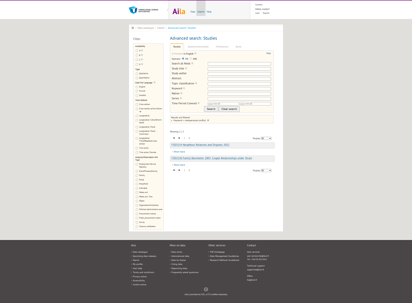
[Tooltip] (142, 51)
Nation (176, 93)
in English (189, 54)
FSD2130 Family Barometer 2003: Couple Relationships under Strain (212, 158)
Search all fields (181, 63)
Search (200, 12)
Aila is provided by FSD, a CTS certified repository (206, 295)
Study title (178, 68)
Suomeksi (259, 5)
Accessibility (139, 281)
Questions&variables (198, 47)
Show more (179, 152)
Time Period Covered (184, 103)
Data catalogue (145, 28)
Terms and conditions (143, 272)
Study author (179, 73)
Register (266, 13)
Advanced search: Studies (182, 28)
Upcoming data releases (144, 256)
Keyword (177, 88)
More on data (177, 245)
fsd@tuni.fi (252, 280)
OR (187, 59)
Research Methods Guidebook (224, 260)
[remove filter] (208, 120)
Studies (177, 47)
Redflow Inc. (206, 289)
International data (180, 256)
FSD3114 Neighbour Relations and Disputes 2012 (200, 145)
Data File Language (143, 83)
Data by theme (178, 260)
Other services (216, 245)
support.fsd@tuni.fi (255, 270)
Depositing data (179, 268)
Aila (132, 28)
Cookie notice (139, 285)
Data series (176, 252)
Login (257, 13)
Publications (222, 47)
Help (209, 12)
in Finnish (177, 54)
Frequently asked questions (185, 272)
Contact (251, 245)
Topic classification (183, 83)
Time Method (141, 100)
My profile (138, 264)
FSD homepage (217, 252)
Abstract (176, 78)
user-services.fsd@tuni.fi (258, 256)
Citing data (176, 264)
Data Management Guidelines (224, 256)
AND (194, 59)
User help (137, 268)
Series (238, 47)
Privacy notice (140, 277)
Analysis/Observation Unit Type (146, 158)
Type (137, 69)
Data (193, 12)
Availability (140, 46)
